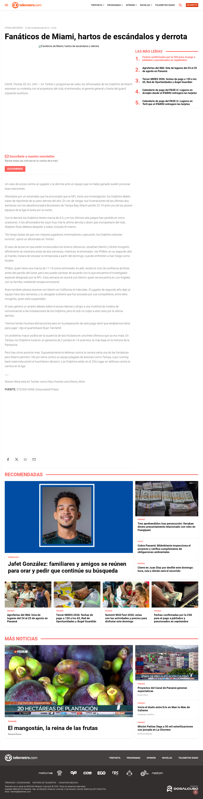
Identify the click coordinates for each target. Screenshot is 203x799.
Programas (114, 5)
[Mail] (34, 459)
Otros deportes (14, 28)
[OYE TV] (74, 775)
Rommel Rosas (15, 734)
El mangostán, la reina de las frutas (53, 728)
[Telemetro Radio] (143, 775)
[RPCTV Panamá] (60, 775)
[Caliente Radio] (129, 775)
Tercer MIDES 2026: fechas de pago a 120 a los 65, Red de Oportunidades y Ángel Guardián (169, 81)
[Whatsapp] (25, 459)
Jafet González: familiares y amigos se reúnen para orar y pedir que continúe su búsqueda (67, 567)
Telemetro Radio (165, 5)
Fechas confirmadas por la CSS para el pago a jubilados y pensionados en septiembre (168, 59)
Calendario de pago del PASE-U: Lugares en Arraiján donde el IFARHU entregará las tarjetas (169, 91)
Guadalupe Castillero (146, 714)
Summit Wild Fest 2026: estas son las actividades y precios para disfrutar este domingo (126, 618)
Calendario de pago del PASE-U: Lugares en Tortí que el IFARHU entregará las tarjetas (167, 103)
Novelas (145, 5)
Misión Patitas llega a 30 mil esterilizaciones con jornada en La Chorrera (165, 728)
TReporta (96, 5)
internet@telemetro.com (20, 792)
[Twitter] (16, 459)
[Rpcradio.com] (115, 775)
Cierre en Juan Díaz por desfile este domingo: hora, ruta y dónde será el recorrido (165, 569)
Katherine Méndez (145, 734)
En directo (192, 5)
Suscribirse (15, 168)
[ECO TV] (101, 775)
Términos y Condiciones (17, 782)
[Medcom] (157, 775)
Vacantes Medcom (68, 782)
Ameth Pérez (143, 695)
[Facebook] (8, 459)
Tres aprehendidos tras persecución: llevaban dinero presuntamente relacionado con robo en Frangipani (166, 527)
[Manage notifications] (195, 792)
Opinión (130, 5)
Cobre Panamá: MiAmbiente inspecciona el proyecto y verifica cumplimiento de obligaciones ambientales (164, 549)
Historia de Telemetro (44, 782)
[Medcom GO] (46, 775)
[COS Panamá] (88, 775)
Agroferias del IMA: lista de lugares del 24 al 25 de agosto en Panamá (27, 618)
